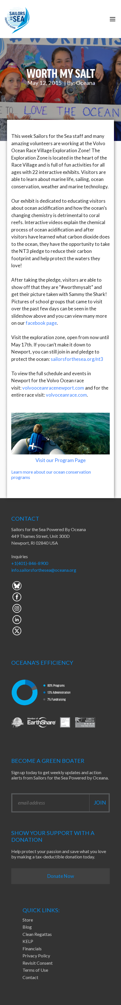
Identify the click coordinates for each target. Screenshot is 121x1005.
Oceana (85, 82)
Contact (30, 977)
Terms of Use (35, 970)
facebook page (41, 323)
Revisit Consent (38, 963)
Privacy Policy (36, 955)
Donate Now (60, 876)
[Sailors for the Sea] (17, 19)
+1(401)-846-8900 (29, 563)
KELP (28, 941)
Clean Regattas (37, 934)
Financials (32, 948)
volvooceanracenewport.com (53, 388)
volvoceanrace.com (66, 395)
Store (28, 919)
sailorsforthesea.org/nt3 (77, 359)
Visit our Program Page (60, 460)
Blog (27, 926)
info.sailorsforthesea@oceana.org (43, 570)
